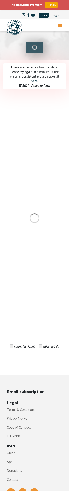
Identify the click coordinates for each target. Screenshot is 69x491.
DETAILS (51, 4)
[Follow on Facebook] (28, 15)
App (10, 462)
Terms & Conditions (21, 410)
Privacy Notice (17, 418)
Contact (12, 479)
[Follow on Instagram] (23, 15)
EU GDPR (13, 436)
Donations (14, 471)
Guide (11, 453)
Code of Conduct (19, 427)
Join (44, 15)
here (34, 81)
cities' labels (51, 346)
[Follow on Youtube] (33, 15)
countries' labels (25, 346)
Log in (55, 15)
